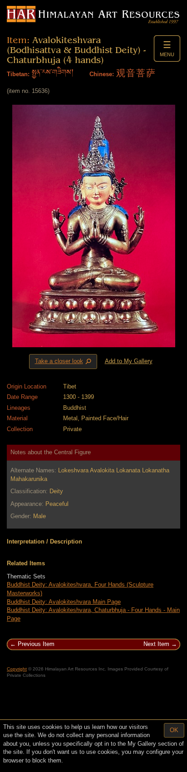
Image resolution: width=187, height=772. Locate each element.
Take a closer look (64, 362)
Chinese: (101, 74)
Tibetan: (18, 74)
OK (174, 730)
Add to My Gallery (129, 361)
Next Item (156, 644)
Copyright (17, 668)
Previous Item (36, 644)
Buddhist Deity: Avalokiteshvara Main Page (64, 601)
